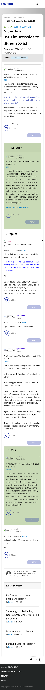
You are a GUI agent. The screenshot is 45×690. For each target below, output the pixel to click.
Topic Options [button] (37, 24)
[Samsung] (7, 4)
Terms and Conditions (11, 672)
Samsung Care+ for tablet (19, 643)
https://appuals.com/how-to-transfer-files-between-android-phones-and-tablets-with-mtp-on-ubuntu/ (22, 100)
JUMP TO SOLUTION (22, 27)
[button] (37, 69)
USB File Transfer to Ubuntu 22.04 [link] (21, 21)
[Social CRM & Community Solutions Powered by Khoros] (35, 659)
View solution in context (16, 207)
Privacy (4, 676)
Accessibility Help (9, 667)
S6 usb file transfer (19, 58)
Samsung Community (13, 17)
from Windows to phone (18, 631)
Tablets (6, 80)
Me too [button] (11, 123)
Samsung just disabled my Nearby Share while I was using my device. (22, 615)
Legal (3, 680)
